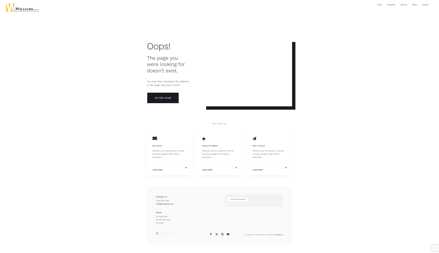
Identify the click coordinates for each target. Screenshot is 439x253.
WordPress (279, 235)
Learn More (157, 170)
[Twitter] (216, 234)
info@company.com (164, 204)
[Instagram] (222, 234)
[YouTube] (228, 234)
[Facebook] (211, 234)
